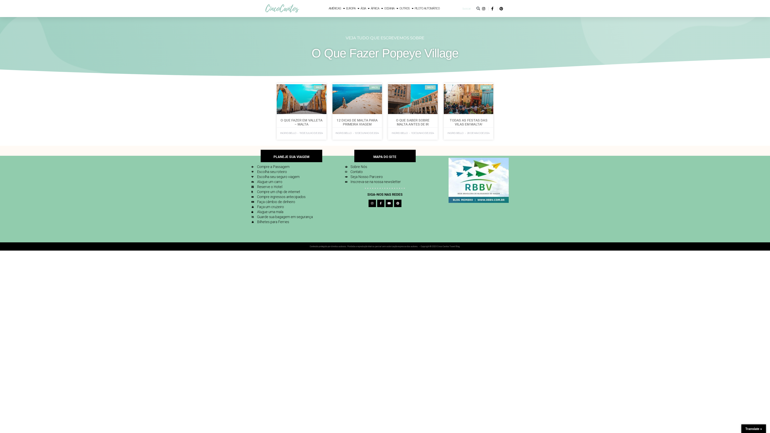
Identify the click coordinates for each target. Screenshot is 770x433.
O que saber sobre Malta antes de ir (413, 122)
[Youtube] (389, 203)
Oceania (389, 8)
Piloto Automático (427, 8)
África (375, 8)
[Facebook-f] (380, 203)
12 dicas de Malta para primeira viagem (357, 122)
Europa (351, 8)
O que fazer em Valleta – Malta (301, 122)
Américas (335, 8)
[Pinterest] (397, 203)
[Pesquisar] (478, 8)
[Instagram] (372, 203)
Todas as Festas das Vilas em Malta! (468, 122)
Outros (404, 8)
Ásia (363, 8)
